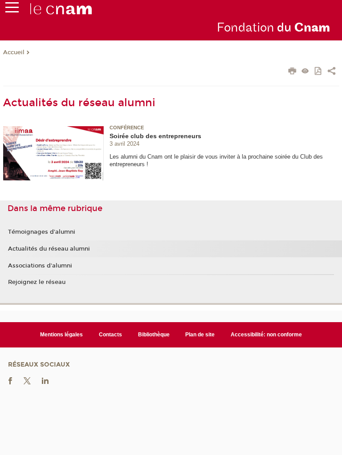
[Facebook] (10, 380)
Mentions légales (61, 334)
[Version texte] (305, 72)
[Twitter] (27, 380)
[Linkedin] (45, 380)
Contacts (110, 334)
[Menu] (12, 9)
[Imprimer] (292, 72)
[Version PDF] (318, 72)
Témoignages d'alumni (41, 231)
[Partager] (331, 72)
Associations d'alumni (40, 265)
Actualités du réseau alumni (49, 248)
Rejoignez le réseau (36, 282)
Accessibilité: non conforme (266, 334)
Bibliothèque (154, 334)
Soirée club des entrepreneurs (155, 136)
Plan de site (200, 334)
